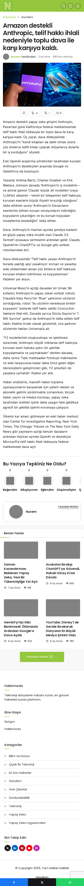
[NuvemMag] (8, 6)
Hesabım (42, 877)
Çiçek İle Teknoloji (21, 764)
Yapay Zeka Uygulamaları (27, 823)
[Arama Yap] (63, 6)
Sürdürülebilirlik (19, 798)
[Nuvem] (16, 512)
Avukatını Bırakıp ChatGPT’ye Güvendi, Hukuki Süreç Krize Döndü (63, 571)
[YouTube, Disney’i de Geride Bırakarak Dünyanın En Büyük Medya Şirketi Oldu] (63, 607)
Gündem (15, 781)
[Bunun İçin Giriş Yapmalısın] (23, 112)
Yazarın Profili (68, 506)
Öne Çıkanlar (18, 789)
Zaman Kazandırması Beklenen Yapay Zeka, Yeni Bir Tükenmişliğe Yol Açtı (21, 573)
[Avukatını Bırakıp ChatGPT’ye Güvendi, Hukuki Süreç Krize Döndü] (63, 550)
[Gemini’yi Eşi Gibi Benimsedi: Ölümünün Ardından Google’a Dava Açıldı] (21, 607)
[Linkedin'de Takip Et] (15, 848)
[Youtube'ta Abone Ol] (29, 848)
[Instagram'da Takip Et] (36, 848)
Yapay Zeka (17, 814)
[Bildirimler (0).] (71, 6)
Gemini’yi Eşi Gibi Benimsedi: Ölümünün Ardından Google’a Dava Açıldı (21, 628)
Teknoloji (15, 806)
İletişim (9, 722)
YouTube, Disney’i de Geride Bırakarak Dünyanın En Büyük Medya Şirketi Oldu (62, 628)
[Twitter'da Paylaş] (42, 882)
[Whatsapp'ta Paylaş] (70, 882)
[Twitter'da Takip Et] (7, 848)
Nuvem (16, 57)
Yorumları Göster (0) (40, 657)
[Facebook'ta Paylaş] (14, 882)
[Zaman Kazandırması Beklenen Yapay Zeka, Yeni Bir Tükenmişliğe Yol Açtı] (21, 550)
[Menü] (78, 6)
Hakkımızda (12, 729)
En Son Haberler (20, 773)
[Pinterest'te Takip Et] (22, 848)
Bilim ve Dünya (19, 756)
